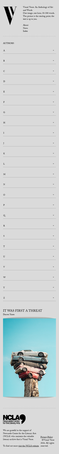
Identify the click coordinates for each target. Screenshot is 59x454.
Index (25, 31)
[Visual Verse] (10, 16)
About (25, 25)
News (25, 28)
